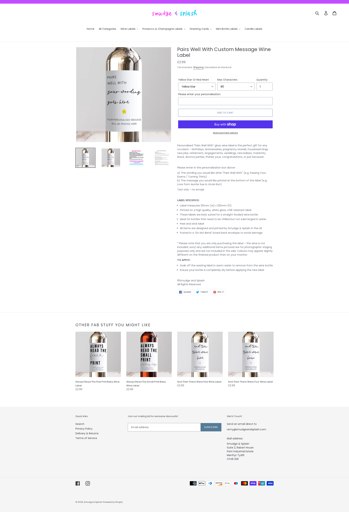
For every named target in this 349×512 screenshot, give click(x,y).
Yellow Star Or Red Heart (193, 80)
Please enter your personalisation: (199, 94)
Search (79, 424)
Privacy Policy (84, 428)
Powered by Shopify (113, 502)
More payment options (225, 132)
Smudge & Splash (93, 502)
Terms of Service (86, 438)
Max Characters (227, 80)
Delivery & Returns (87, 433)
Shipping (198, 67)
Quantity (262, 80)
